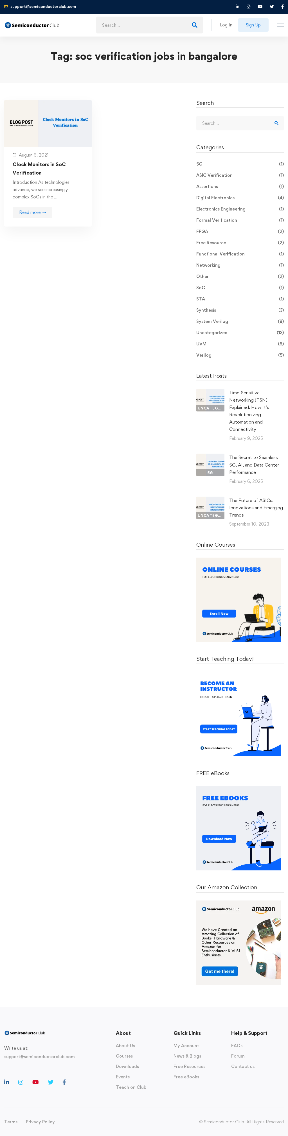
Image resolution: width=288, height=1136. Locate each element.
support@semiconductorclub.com (39, 1056)
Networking (240, 265)
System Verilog (240, 321)
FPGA (240, 231)
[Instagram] (21, 1082)
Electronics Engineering (240, 209)
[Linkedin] (7, 1082)
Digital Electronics (240, 197)
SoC (240, 287)
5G (240, 164)
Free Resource (240, 242)
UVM (240, 344)
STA (240, 299)
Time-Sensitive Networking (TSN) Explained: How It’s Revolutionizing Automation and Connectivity (249, 411)
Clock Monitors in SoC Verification (39, 168)
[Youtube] (35, 1082)
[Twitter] (50, 1082)
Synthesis (240, 310)
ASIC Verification (240, 175)
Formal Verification (240, 220)
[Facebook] (64, 1082)
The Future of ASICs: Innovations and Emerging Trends (256, 507)
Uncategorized (240, 332)
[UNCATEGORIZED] (210, 392)
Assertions (240, 186)
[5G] (210, 457)
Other (240, 276)
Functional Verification (240, 254)
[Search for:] (149, 25)
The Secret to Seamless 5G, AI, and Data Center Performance (254, 464)
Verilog (240, 355)
